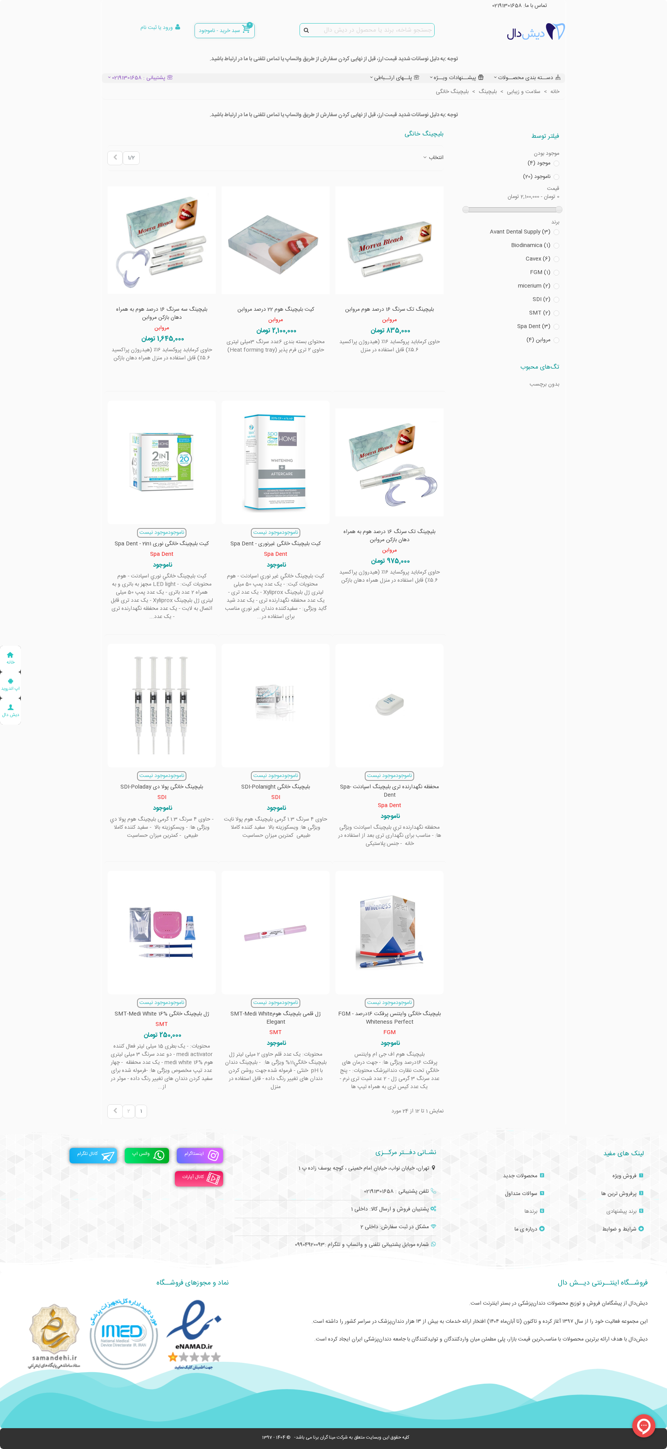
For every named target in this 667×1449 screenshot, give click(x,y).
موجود (539, 163)
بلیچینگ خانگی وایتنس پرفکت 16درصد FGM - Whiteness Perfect (389, 1018)
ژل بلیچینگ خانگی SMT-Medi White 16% (162, 1014)
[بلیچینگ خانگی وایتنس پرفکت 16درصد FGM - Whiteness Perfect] (389, 932)
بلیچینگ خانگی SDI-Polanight (275, 787)
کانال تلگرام (87, 1154)
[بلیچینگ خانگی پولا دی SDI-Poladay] (162, 705)
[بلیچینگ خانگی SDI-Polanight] (276, 705)
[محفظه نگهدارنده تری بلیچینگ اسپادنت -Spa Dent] (389, 705)
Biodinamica (530, 246)
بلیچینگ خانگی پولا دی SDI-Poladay (161, 787)
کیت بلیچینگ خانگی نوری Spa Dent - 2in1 (162, 544)
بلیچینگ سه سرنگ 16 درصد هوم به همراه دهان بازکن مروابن (161, 314)
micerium (534, 286)
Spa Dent (533, 327)
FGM (540, 273)
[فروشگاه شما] (522, 31)
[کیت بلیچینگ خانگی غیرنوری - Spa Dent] (276, 462)
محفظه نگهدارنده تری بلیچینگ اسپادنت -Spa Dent (389, 791)
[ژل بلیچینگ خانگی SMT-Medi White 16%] (162, 932)
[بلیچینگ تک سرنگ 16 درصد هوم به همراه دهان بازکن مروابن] (389, 462)
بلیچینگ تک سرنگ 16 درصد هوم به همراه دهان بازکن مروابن (389, 536)
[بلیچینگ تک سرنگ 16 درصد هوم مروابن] (389, 240)
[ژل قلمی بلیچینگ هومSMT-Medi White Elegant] (276, 932)
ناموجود (536, 177)
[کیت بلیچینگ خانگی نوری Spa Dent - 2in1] (162, 462)
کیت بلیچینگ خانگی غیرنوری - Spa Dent (275, 544)
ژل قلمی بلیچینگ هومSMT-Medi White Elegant (275, 1018)
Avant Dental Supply (520, 232)
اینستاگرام (194, 1154)
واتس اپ (141, 1154)
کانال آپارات (193, 1177)
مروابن (538, 340)
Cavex (538, 259)
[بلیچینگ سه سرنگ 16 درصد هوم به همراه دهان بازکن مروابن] (162, 240)
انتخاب (435, 158)
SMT (539, 313)
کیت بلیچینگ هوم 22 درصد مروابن (275, 310)
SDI (541, 300)
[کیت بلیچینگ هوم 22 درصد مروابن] (276, 240)
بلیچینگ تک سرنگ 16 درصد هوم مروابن (389, 310)
